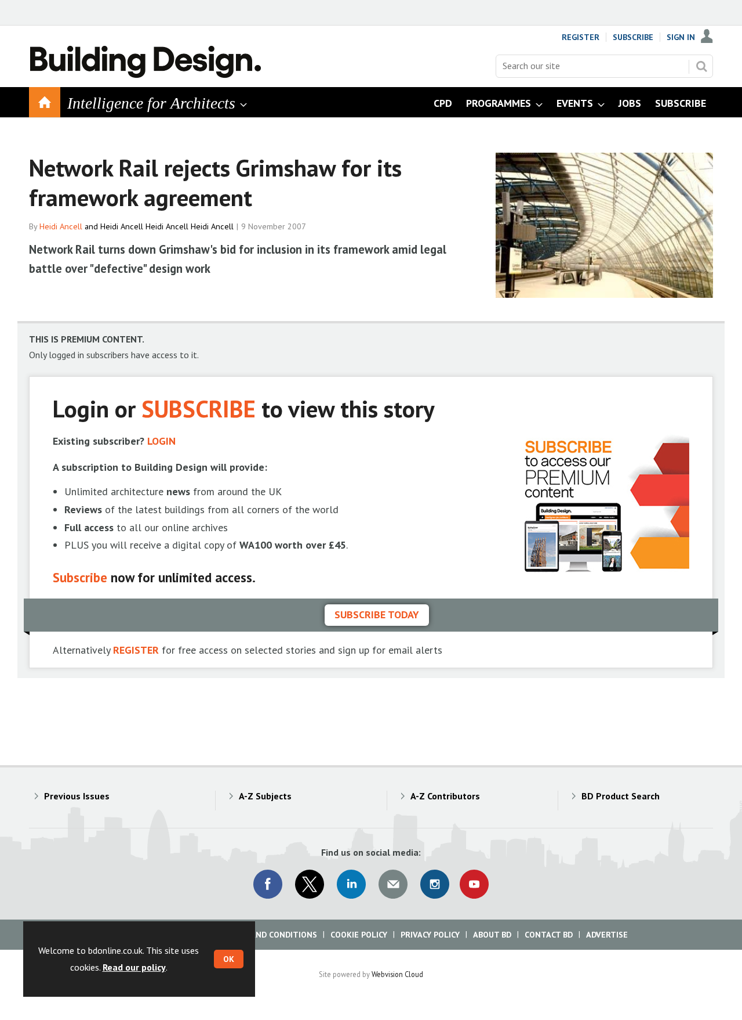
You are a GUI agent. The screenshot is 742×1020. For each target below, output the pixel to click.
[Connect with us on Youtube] (474, 884)
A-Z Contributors (445, 796)
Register (580, 37)
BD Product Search (620, 796)
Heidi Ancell (60, 226)
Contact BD (549, 934)
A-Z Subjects (265, 796)
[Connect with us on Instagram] (435, 884)
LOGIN (161, 441)
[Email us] (393, 884)
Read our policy (134, 967)
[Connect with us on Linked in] (351, 884)
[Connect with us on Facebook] (268, 884)
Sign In (681, 37)
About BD (492, 934)
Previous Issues (77, 796)
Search (701, 66)
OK (228, 959)
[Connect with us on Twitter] (309, 884)
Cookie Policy (358, 934)
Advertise (607, 934)
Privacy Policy (430, 934)
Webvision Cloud (397, 974)
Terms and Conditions (269, 934)
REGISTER (136, 650)
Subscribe (633, 37)
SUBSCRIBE (198, 408)
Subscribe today (376, 614)
